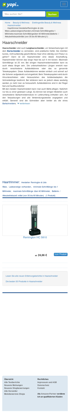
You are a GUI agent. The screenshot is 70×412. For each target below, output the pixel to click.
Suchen (52, 14)
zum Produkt (61, 254)
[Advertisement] (35, 143)
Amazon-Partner (48, 393)
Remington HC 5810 (35, 237)
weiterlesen (24, 103)
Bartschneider (14, 50)
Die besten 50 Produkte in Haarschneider (24, 281)
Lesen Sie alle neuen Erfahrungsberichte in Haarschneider (32, 275)
